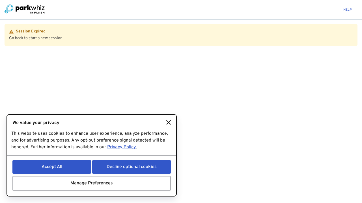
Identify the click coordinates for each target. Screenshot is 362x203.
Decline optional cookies (132, 167)
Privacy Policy (121, 147)
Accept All (52, 167)
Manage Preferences (91, 183)
